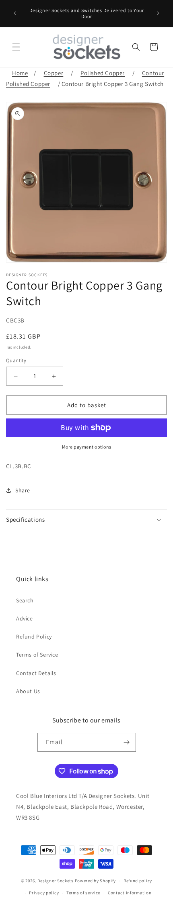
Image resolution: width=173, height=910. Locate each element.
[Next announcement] (158, 13)
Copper (54, 73)
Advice (24, 618)
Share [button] (22, 490)
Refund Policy (34, 636)
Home (20, 73)
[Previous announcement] (15, 13)
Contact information (129, 893)
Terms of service (83, 893)
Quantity (16, 360)
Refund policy (138, 880)
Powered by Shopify (95, 880)
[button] (16, 47)
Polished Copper (102, 73)
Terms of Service (37, 654)
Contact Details (36, 673)
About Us (28, 691)
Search (25, 600)
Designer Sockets (55, 880)
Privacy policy (44, 893)
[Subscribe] (127, 742)
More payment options (86, 447)
